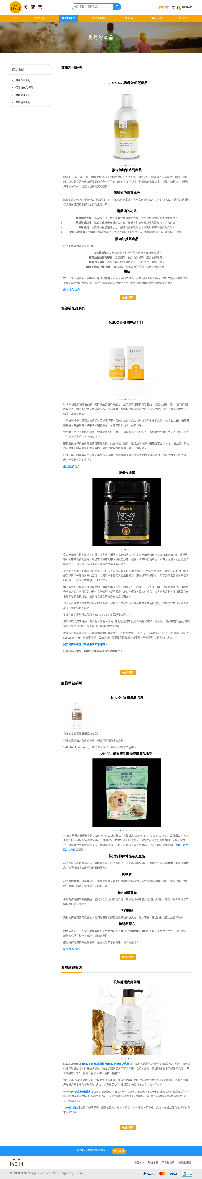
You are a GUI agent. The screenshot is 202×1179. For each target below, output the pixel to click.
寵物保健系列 (22, 95)
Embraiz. (79, 1173)
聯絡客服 (153, 1162)
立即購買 (127, 18)
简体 (167, 7)
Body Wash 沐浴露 (118, 1064)
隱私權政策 (168, 1162)
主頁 (15, 18)
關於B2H (39, 18)
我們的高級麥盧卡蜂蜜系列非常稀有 (84, 644)
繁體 (161, 7)
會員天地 (156, 18)
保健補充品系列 (24, 87)
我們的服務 (99, 18)
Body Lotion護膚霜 (93, 1064)
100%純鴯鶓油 (71, 1107)
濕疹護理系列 (22, 102)
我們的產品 (68, 18)
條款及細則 (184, 1162)
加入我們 (119, 1151)
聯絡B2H (184, 18)
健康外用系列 (22, 80)
